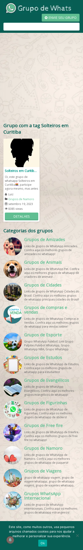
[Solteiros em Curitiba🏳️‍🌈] (21, 152)
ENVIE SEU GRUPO (62, 17)
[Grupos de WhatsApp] (38, 8)
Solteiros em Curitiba (20, 170)
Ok (43, 543)
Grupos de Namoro (21, 199)
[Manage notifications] (10, 540)
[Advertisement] (41, 78)
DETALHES (21, 216)
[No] (77, 535)
